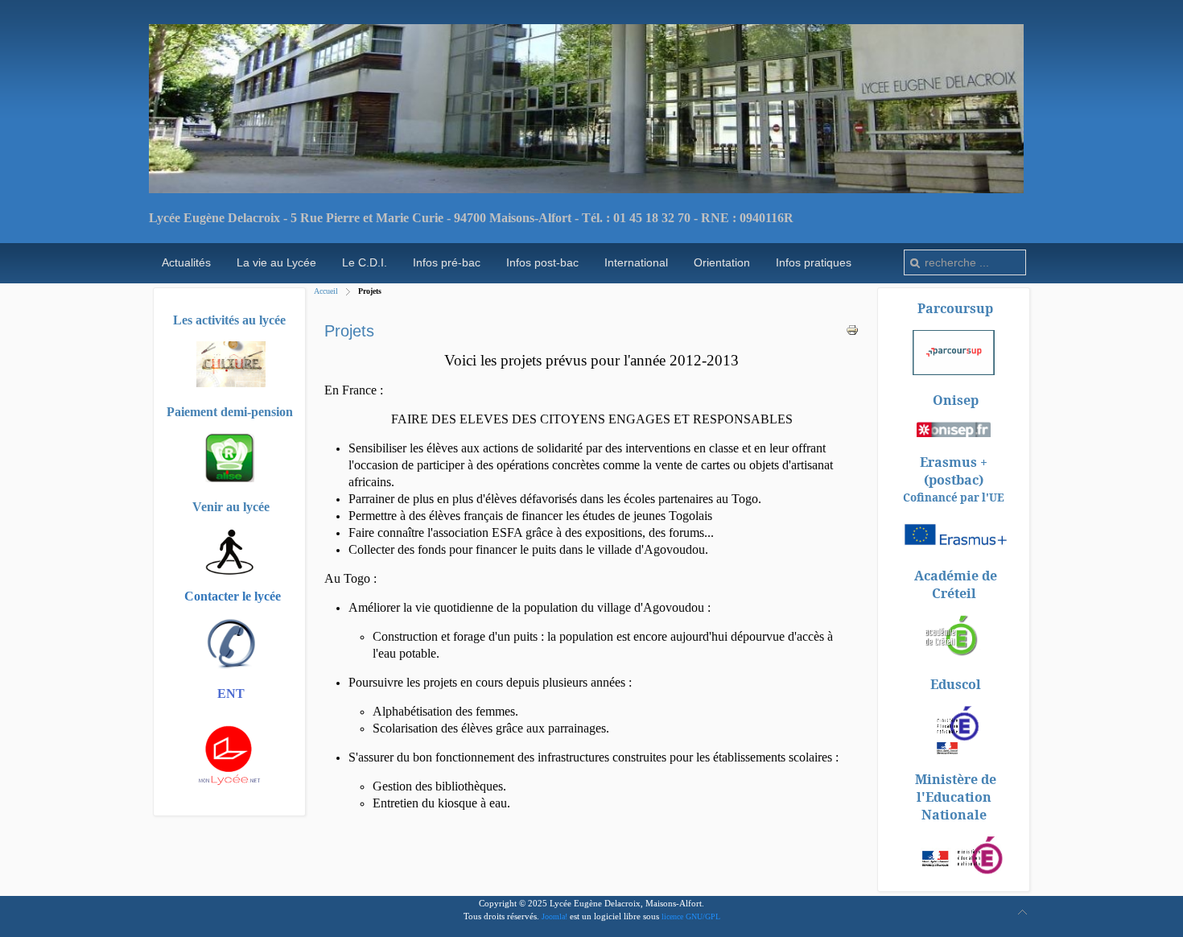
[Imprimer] (852, 333)
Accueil (326, 291)
